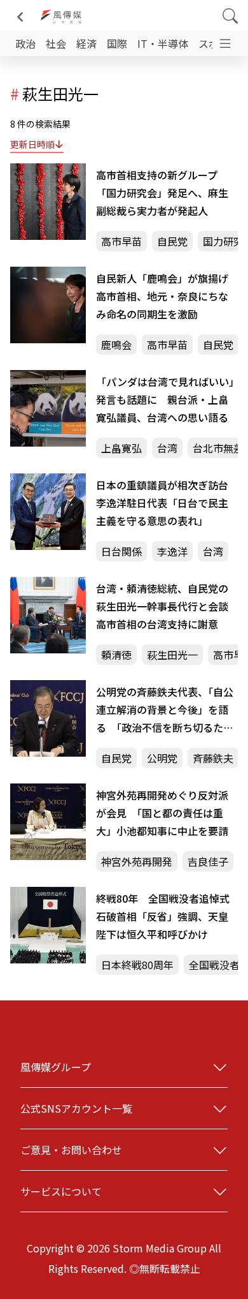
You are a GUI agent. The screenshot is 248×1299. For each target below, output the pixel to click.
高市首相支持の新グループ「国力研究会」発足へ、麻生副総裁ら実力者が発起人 (162, 192)
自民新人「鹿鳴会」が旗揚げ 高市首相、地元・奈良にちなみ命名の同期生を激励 (167, 296)
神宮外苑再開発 (136, 861)
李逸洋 (172, 551)
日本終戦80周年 (137, 964)
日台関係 (121, 551)
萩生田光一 (172, 654)
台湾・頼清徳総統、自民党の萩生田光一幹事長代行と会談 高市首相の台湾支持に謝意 (167, 606)
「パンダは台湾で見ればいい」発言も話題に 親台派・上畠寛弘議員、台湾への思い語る (165, 399)
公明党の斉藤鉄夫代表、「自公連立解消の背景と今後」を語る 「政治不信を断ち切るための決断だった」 (164, 710)
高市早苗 (121, 241)
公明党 (162, 758)
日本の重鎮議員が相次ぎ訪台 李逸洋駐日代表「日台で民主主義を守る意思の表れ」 (167, 502)
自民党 (172, 241)
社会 (56, 43)
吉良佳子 (208, 861)
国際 (117, 43)
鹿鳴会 (116, 344)
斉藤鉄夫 (213, 758)
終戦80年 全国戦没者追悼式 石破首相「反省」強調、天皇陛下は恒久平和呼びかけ (167, 916)
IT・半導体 (162, 43)
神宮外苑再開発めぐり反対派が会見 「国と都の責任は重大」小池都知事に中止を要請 (162, 812)
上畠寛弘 (121, 448)
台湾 (167, 448)
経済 (86, 43)
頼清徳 (116, 654)
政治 (25, 43)
